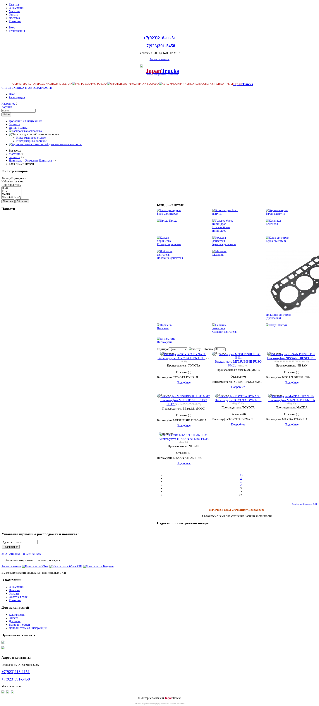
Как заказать (17, 614)
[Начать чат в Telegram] (98, 566)
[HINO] (11, 188)
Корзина (6, 106)
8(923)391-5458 (32, 553)
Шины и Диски (63, 83)
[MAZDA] (11, 194)
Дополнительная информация (28, 627)
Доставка (14, 17)
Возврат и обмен (19, 624)
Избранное (8, 103)
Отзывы (14, 593)
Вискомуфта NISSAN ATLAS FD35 (184, 439)
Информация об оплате (31, 137)
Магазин (14, 11)
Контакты (15, 21)
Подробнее (184, 382)
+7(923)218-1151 (15, 671)
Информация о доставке (31, 140)
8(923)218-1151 (10, 553)
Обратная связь (18, 596)
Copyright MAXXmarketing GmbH (305, 504)
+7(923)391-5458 (159, 45)
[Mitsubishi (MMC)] (11, 197)
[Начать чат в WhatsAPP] (66, 566)
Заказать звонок (159, 59)
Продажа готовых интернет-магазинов (170, 704)
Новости (14, 590)
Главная (14, 4)
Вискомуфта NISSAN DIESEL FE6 (291, 358)
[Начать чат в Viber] (35, 566)
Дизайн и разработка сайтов (145, 704)
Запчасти (48, 83)
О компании (16, 7)
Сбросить (22, 201)
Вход (12, 27)
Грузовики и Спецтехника (25, 83)
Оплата (13, 14)
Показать (8, 201)
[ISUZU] (11, 191)
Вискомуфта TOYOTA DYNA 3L (181, 358)
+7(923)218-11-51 (159, 37)
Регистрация (17, 30)
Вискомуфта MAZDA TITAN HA (291, 400)
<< (241, 474)
